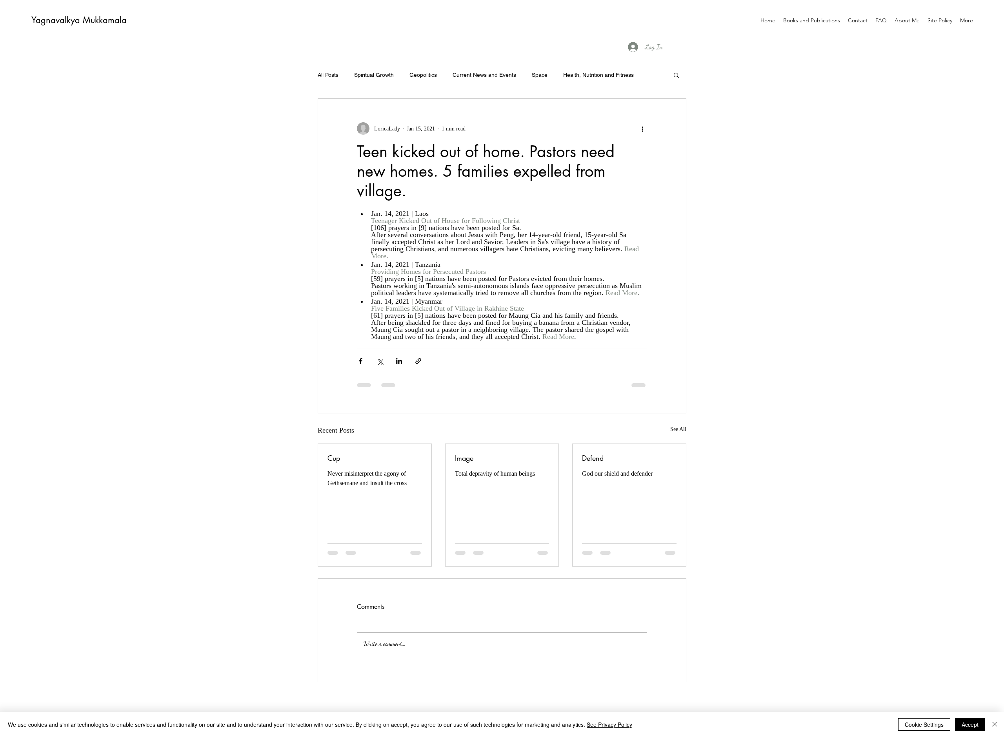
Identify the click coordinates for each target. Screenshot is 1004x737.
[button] (676, 75)
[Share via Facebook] (360, 361)
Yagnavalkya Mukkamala (79, 19)
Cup (333, 458)
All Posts (328, 75)
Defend (593, 458)
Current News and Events (484, 75)
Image (464, 458)
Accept (970, 724)
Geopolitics (423, 75)
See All (678, 429)
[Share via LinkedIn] (399, 361)
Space (539, 75)
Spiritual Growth (374, 75)
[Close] (994, 724)
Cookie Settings (924, 724)
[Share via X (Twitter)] (380, 361)
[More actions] (642, 128)
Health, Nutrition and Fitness (598, 75)
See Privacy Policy (609, 724)
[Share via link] (418, 361)
